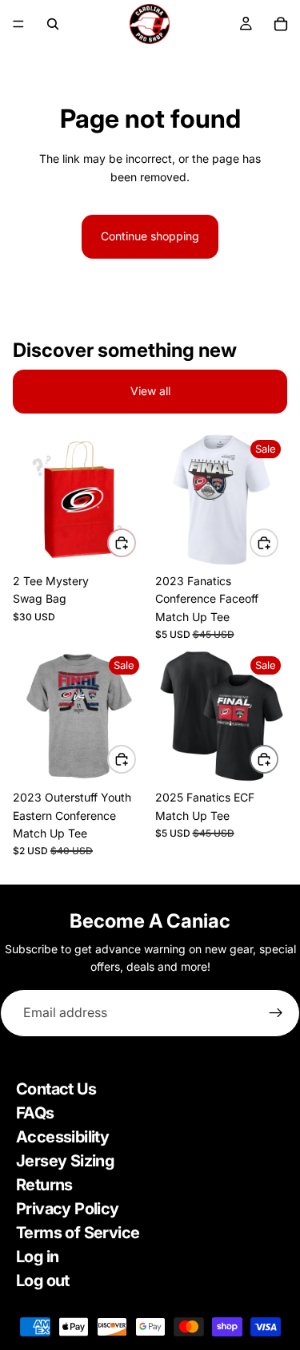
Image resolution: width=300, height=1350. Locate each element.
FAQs (35, 1112)
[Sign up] (276, 1013)
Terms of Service (77, 1232)
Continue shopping (150, 236)
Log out (43, 1280)
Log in (37, 1256)
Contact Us (56, 1089)
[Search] (52, 24)
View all (150, 391)
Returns (44, 1184)
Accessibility (62, 1136)
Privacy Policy (67, 1208)
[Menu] (18, 24)
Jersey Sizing (65, 1160)
